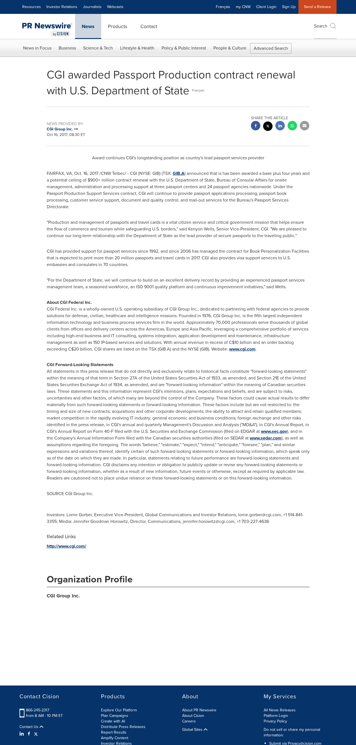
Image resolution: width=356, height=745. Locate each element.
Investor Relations (61, 7)
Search (320, 26)
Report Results (114, 732)
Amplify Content (114, 738)
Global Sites (193, 729)
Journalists (92, 7)
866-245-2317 (37, 710)
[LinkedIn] (22, 734)
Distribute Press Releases (123, 727)
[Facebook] (28, 734)
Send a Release (317, 7)
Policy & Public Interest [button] (184, 48)
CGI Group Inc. (63, 595)
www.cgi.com (242, 349)
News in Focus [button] (37, 48)
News (88, 26)
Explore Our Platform (119, 710)
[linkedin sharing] (280, 126)
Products (117, 26)
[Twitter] (36, 734)
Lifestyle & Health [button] (137, 48)
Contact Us (29, 727)
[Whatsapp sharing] (292, 126)
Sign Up (289, 7)
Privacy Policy (275, 721)
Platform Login (276, 716)
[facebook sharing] (255, 126)
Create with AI (113, 721)
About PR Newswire (199, 710)
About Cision (193, 716)
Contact (148, 26)
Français (223, 7)
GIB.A (178, 173)
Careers (189, 721)
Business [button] (67, 48)
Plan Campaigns (114, 716)
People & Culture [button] (229, 48)
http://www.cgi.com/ (66, 546)
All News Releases (280, 710)
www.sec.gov (274, 431)
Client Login (266, 7)
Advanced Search (271, 48)
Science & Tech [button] (98, 48)
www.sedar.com (265, 438)
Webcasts (115, 7)
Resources (31, 7)
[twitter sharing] (268, 126)
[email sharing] (304, 126)
